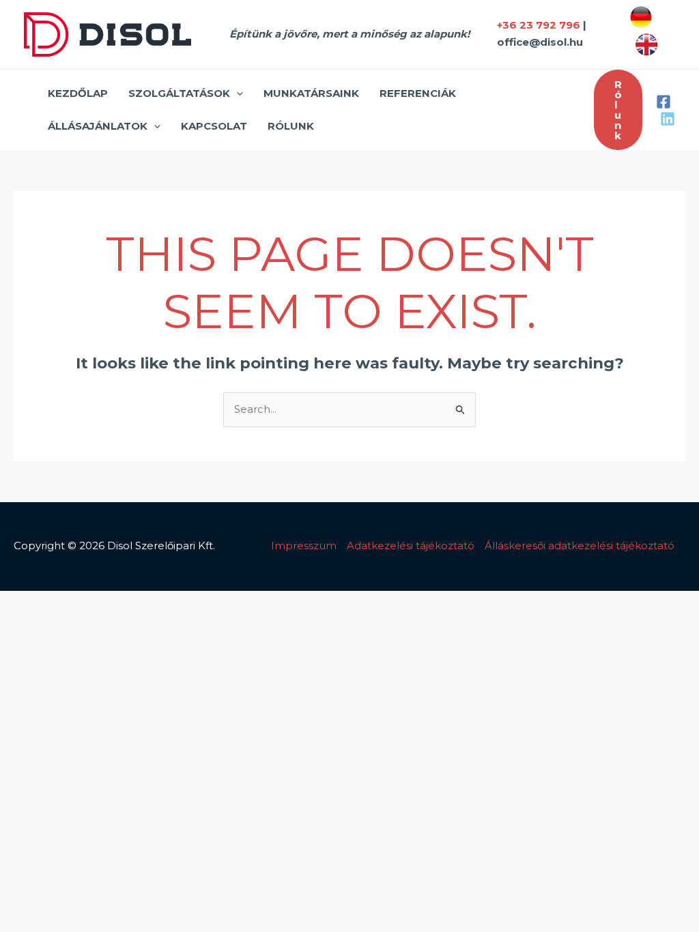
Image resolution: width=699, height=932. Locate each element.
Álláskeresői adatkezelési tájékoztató (579, 545)
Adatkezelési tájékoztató (410, 545)
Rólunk (291, 125)
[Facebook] (663, 101)
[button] (236, 93)
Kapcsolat (214, 125)
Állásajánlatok (97, 125)
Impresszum (304, 545)
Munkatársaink (311, 93)
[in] (667, 118)
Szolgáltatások (179, 93)
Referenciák (418, 93)
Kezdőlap (78, 93)
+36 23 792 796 (538, 24)
